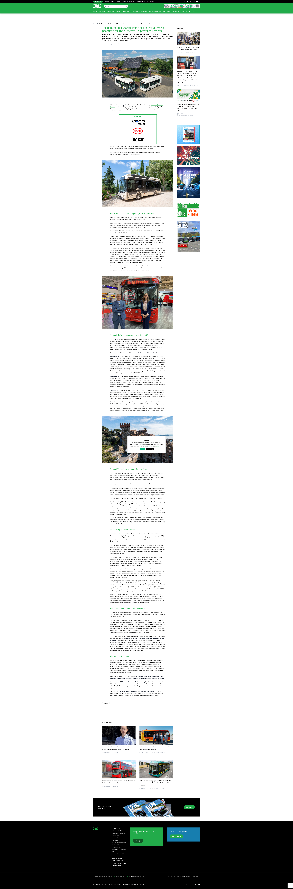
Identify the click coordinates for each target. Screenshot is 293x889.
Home (95, 11)
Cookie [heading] (146, 440)
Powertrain (115, 840)
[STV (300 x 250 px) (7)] (188, 134)
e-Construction (116, 847)
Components (136, 11)
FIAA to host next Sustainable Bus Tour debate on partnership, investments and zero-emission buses (188, 107)
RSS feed (152, 1)
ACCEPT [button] (142, 449)
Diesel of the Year (117, 858)
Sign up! (138, 841)
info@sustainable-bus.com (136, 876)
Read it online (176, 836)
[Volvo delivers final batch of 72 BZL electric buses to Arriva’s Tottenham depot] (119, 769)
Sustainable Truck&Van (118, 833)
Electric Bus (110, 11)
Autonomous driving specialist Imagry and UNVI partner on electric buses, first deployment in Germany (155, 783)
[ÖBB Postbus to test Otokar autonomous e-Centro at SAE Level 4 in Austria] (156, 735)
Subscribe (189, 807)
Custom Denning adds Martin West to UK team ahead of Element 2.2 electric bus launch (117, 748)
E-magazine (98, 1)
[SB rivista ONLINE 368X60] (182, 6)
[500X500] (138, 133)
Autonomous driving (155, 11)
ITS (164, 11)
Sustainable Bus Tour (178, 11)
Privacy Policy (172, 876)
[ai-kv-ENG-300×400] (188, 182)
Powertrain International (119, 842)
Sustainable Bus (116, 838)
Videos (168, 11)
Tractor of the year (117, 861)
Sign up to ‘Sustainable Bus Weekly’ (124, 1)
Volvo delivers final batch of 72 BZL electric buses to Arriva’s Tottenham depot (118, 782)
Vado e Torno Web (117, 831)
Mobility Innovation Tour (119, 863)
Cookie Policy (181, 876)
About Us (107, 1)
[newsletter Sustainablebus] (188, 155)
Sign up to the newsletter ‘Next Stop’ (141, 1)
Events (187, 52)
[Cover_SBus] (188, 236)
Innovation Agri (116, 865)
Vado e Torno (116, 828)
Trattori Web (115, 845)
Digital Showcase (189, 85)
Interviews (144, 11)
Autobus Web (115, 835)
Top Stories (102, 11)
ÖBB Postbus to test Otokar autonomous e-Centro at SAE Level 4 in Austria (156, 748)
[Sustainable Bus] (97, 6)
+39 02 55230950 (120, 876)
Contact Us (113, 1)
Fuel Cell (118, 11)
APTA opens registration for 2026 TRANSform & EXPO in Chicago (188, 48)
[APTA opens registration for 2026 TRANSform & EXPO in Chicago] (188, 38)
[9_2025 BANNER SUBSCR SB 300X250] (188, 209)
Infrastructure (126, 11)
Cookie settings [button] (149, 449)
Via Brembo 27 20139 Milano (103, 876)
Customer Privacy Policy (193, 876)
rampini (106, 703)
